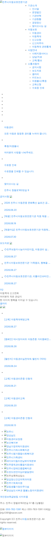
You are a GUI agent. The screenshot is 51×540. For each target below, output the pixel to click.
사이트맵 (23, 496)
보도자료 (5, 243)
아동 (24, 519)
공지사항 (5, 196)
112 (1, 289)
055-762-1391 (13, 509)
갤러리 (3, 303)
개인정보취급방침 (9, 496)
